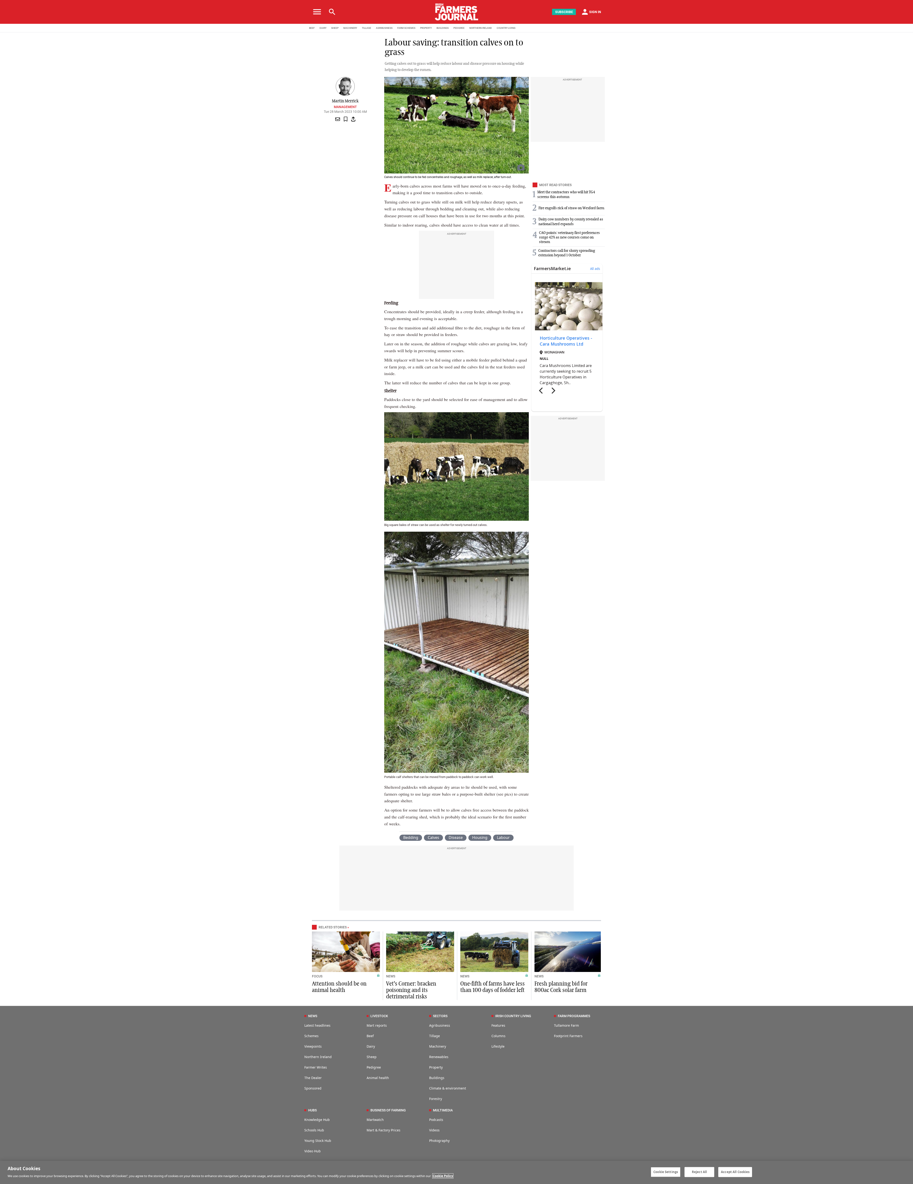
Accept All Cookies (735, 1172)
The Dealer (313, 1077)
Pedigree (374, 1067)
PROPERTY (426, 28)
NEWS (390, 976)
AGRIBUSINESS (384, 28)
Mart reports (377, 1025)
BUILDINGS (443, 28)
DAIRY (323, 28)
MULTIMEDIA (443, 1110)
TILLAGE (366, 28)
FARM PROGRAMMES (574, 1016)
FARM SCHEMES (406, 28)
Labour (503, 837)
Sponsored (312, 1088)
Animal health (378, 1077)
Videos (434, 1130)
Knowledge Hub (317, 1119)
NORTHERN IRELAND (480, 28)
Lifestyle (498, 1046)
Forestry (435, 1098)
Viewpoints (313, 1046)
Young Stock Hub (317, 1140)
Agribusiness (439, 1025)
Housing (479, 837)
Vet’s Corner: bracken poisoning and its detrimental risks (411, 990)
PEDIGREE (459, 28)
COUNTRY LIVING (506, 28)
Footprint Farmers (568, 1036)
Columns (498, 1036)
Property (436, 1067)
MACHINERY (350, 28)
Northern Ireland (318, 1057)
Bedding (410, 837)
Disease (456, 837)
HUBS (312, 1110)
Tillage (434, 1036)
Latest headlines (317, 1025)
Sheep (372, 1057)
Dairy (371, 1046)
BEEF (312, 28)
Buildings (436, 1077)
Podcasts (436, 1119)
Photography (439, 1140)
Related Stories (333, 927)
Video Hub (312, 1151)
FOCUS (317, 976)
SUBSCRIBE (564, 12)
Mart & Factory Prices (383, 1130)
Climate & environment (447, 1088)
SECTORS (440, 1016)
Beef (370, 1036)
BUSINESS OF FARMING (388, 1110)
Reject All (699, 1172)
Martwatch (375, 1119)
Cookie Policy (443, 1176)
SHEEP (335, 28)
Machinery (437, 1046)
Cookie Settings (665, 1172)
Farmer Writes (315, 1067)
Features (498, 1025)
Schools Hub (314, 1130)
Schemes (311, 1036)
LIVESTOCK (379, 1016)
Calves (433, 837)
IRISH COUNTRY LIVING (513, 1016)
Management (345, 107)
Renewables (438, 1057)
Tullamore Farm (566, 1025)
